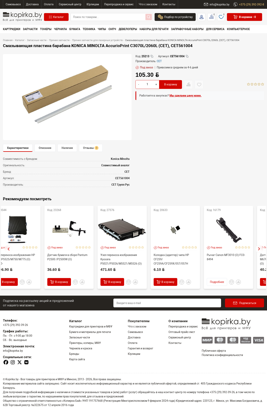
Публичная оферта (214, 350)
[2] (252, 84)
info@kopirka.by (13, 350)
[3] (255, 84)
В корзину (170, 84)
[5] (262, 84)
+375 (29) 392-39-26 (15, 324)
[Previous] (8, 249)
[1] (248, 84)
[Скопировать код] (152, 56)
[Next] (259, 249)
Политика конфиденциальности (222, 355)
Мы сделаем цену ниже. (185, 95)
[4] (259, 84)
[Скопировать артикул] (187, 56)
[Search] (148, 17)
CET (159, 61)
